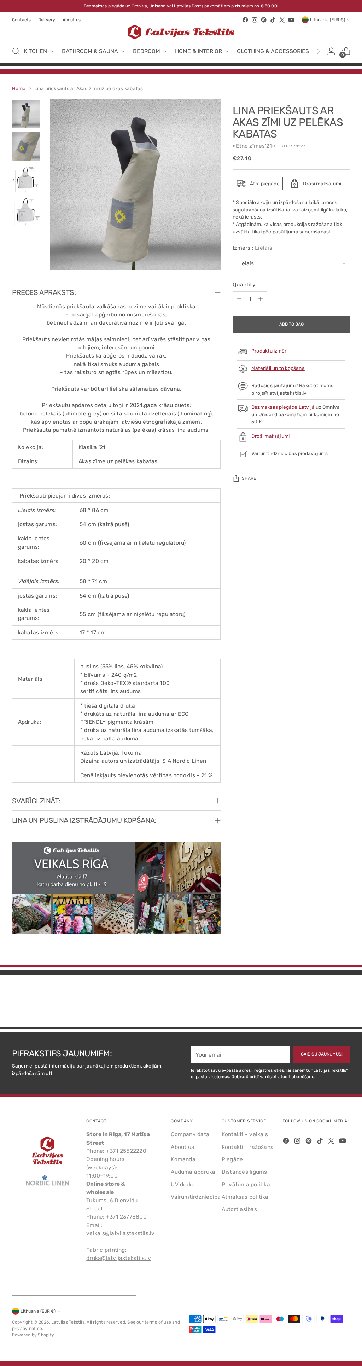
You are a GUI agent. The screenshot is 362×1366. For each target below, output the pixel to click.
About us (182, 1147)
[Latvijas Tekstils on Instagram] (254, 20)
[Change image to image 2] (26, 146)
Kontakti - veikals (245, 1134)
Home (19, 88)
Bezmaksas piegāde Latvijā (283, 407)
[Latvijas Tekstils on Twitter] (282, 20)
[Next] (318, 51)
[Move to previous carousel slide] (328, 1003)
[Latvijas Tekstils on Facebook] (245, 20)
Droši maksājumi (270, 436)
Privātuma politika (246, 1184)
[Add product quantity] (260, 299)
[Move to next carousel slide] (344, 1002)
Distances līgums (244, 1171)
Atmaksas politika (245, 1196)
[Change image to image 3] (26, 179)
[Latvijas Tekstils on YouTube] (291, 20)
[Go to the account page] (331, 51)
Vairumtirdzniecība (196, 1196)
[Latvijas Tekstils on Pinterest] (264, 20)
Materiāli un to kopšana (278, 368)
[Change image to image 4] (26, 211)
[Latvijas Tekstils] (181, 32)
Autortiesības (239, 1209)
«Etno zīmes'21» (254, 146)
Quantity (244, 284)
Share (249, 478)
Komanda (183, 1159)
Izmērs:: (252, 247)
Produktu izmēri (269, 351)
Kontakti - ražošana (248, 1147)
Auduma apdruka (193, 1171)
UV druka (183, 1184)
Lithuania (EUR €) (327, 19)
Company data (190, 1134)
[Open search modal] (16, 51)
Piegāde (232, 1159)
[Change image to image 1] (26, 114)
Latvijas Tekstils (67, 1322)
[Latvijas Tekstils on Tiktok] (273, 20)
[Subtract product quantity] (239, 299)
